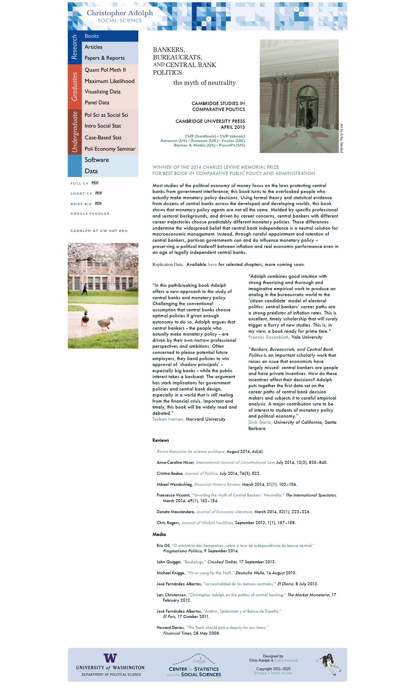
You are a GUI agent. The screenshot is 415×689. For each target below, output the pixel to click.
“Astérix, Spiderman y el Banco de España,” (242, 611)
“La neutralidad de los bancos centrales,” (239, 583)
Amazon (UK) (204, 140)
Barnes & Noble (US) (194, 145)
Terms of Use (281, 673)
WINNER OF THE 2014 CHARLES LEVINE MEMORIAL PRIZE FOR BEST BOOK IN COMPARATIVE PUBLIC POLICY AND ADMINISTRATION (233, 170)
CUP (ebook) (232, 136)
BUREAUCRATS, (177, 58)
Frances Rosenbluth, (269, 337)
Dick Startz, (260, 422)
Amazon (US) (173, 140)
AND (159, 65)
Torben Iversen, (168, 419)
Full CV (80, 183)
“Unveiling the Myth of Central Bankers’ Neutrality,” (238, 495)
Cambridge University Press (210, 121)
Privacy (260, 673)
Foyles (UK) (233, 140)
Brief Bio (81, 204)
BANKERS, (169, 50)
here (212, 264)
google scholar (90, 214)
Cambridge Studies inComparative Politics (218, 106)
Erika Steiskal (286, 660)
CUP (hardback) (200, 136)
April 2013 (233, 127)
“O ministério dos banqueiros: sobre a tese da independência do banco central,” (243, 545)
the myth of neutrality (204, 83)
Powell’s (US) (232, 145)
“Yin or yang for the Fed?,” (210, 572)
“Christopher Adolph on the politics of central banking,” (237, 594)
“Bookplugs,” (194, 561)
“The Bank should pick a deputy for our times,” (227, 627)
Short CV (81, 194)
